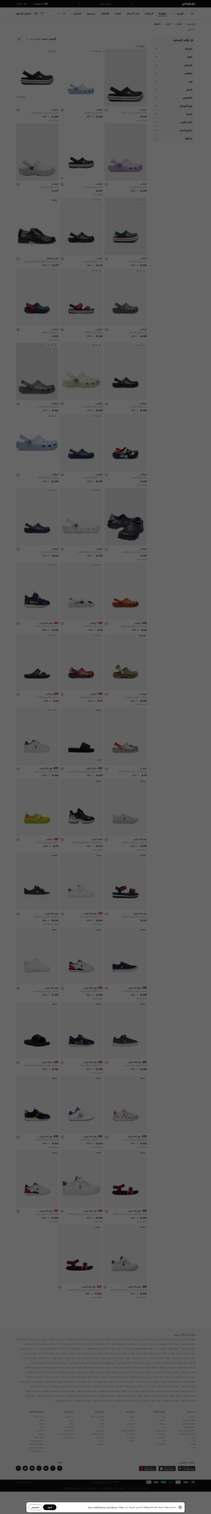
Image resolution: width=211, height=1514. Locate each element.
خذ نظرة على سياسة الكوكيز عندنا (102, 1507)
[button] (105, 757)
